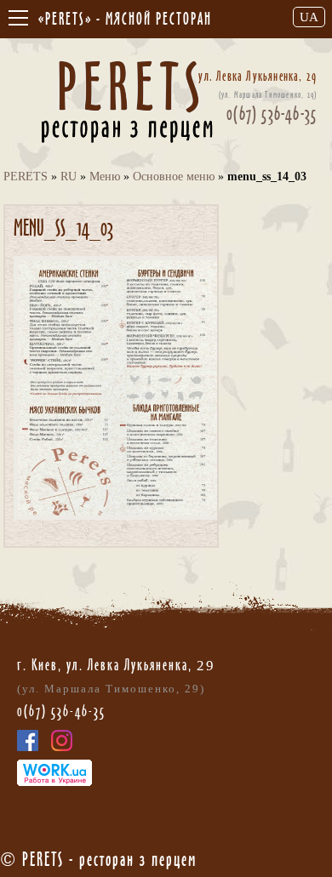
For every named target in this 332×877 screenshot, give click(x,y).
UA (309, 17)
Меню (104, 176)
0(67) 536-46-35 (271, 113)
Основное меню (174, 176)
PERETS (25, 176)
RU (68, 176)
